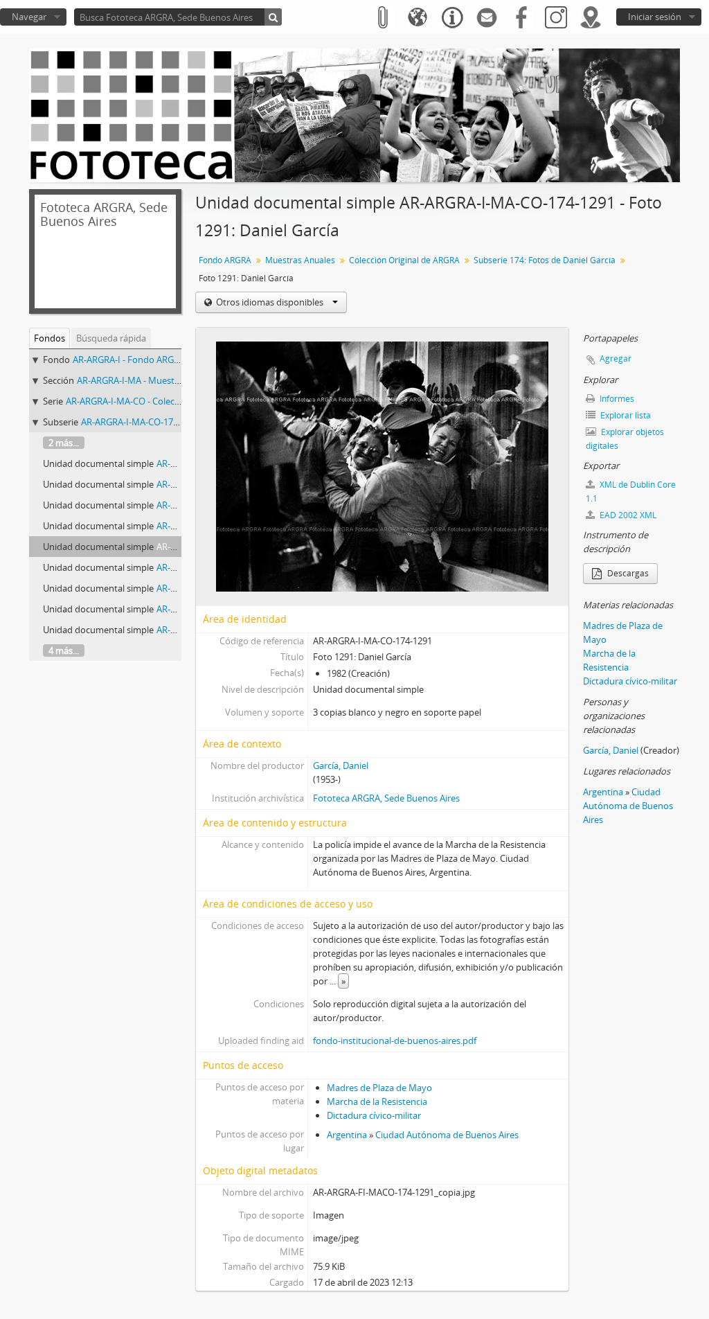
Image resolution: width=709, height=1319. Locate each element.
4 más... (63, 650)
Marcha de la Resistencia (377, 1101)
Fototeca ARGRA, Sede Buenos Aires (386, 798)
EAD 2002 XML (627, 515)
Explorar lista (624, 415)
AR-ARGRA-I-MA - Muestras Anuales (149, 380)
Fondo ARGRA (225, 260)
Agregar (615, 358)
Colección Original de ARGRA (404, 260)
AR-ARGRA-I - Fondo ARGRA (129, 359)
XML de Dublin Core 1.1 (631, 491)
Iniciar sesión (654, 16)
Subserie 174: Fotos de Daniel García (545, 260)
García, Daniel (340, 765)
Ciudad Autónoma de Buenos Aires (447, 1134)
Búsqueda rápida (111, 338)
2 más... (63, 442)
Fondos (49, 338)
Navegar (29, 16)
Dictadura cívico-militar (374, 1115)
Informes (616, 399)
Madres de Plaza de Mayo (379, 1087)
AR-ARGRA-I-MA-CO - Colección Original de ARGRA (167, 401)
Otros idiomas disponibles (269, 302)
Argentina (347, 1134)
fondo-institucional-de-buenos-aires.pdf (394, 1040)
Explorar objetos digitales (625, 439)
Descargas (627, 573)
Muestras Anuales (300, 260)
